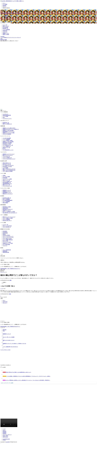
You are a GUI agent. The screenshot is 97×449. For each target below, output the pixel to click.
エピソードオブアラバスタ (8, 237)
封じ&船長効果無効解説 (7, 200)
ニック (1, 288)
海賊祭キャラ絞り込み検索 (8, 130)
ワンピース (5, 245)
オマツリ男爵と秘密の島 (8, 239)
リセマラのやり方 (6, 156)
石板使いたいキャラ (7, 210)
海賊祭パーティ (6, 33)
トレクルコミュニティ (7, 118)
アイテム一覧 (5, 224)
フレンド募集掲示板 (7, 249)
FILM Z (4, 234)
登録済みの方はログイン (15, 268)
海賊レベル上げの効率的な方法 (9, 170)
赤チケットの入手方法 (7, 225)
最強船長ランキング (7, 190)
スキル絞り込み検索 (7, 138)
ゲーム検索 (5, 4)
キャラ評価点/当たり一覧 (8, 145)
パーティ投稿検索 (6, 29)
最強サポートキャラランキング (9, 216)
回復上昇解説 (5, 202)
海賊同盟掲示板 (6, 252)
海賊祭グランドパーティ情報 (8, 132)
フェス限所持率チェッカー (8, 149)
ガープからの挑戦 (6, 176)
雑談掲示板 (5, 251)
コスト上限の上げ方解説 (8, 171)
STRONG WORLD (6, 235)
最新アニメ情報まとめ (7, 123)
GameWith (7, 441)
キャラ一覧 (5, 24)
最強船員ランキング (7, 191)
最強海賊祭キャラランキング (8, 131)
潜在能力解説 (5, 208)
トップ (4, 428)
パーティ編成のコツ (7, 146)
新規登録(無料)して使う (5, 268)
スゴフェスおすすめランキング (9, 158)
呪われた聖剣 (5, 240)
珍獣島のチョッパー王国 (8, 243)
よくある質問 (5, 167)
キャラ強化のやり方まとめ (8, 165)
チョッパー (2, 272)
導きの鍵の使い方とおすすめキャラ (10, 212)
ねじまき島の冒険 (6, 244)
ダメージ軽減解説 (6, 201)
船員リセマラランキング (8, 155)
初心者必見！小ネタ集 (7, 166)
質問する (2, 260)
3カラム (8, 7)
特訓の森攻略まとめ (7, 182)
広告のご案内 (5, 435)
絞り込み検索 (5, 27)
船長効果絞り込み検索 (7, 142)
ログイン (4, 6)
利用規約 (4, 433)
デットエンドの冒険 (7, 242)
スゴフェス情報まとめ (7, 157)
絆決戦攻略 (5, 177)
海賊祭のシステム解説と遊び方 (9, 128)
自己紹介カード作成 (7, 144)
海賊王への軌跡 (6, 34)
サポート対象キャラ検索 (8, 218)
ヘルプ (4, 429)
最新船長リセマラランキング (8, 154)
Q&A (4, 117)
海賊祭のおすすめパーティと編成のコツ (11, 129)
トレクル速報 (5, 116)
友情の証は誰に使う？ (7, 220)
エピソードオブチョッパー (8, 236)
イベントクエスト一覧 (7, 186)
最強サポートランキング (8, 193)
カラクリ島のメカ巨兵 (7, 238)
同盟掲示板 (5, 30)
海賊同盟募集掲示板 (7, 115)
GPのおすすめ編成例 (7, 133)
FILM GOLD (5, 233)
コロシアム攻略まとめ (7, 181)
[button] (50, 19)
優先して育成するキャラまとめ (9, 168)
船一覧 (4, 148)
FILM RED (5, 231)
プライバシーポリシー (7, 434)
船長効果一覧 (5, 28)
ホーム (4, 3)
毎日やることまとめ (7, 164)
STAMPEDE (5, 232)
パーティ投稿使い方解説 (8, 140)
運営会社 (4, 431)
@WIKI (4, 440)
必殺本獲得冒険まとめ (7, 183)
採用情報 (4, 432)
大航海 (4, 175)
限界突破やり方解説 (7, 206)
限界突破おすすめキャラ (8, 209)
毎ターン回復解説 (6, 199)
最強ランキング (6, 26)
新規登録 (4, 5)
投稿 (1, 298)
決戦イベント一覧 (6, 180)
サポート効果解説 (6, 219)
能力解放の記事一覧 (7, 197)
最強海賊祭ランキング (7, 192)
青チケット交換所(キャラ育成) (9, 211)
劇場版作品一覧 (6, 122)
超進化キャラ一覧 (6, 147)
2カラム (4, 7)
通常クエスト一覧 (6, 184)
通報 (10, 280)
